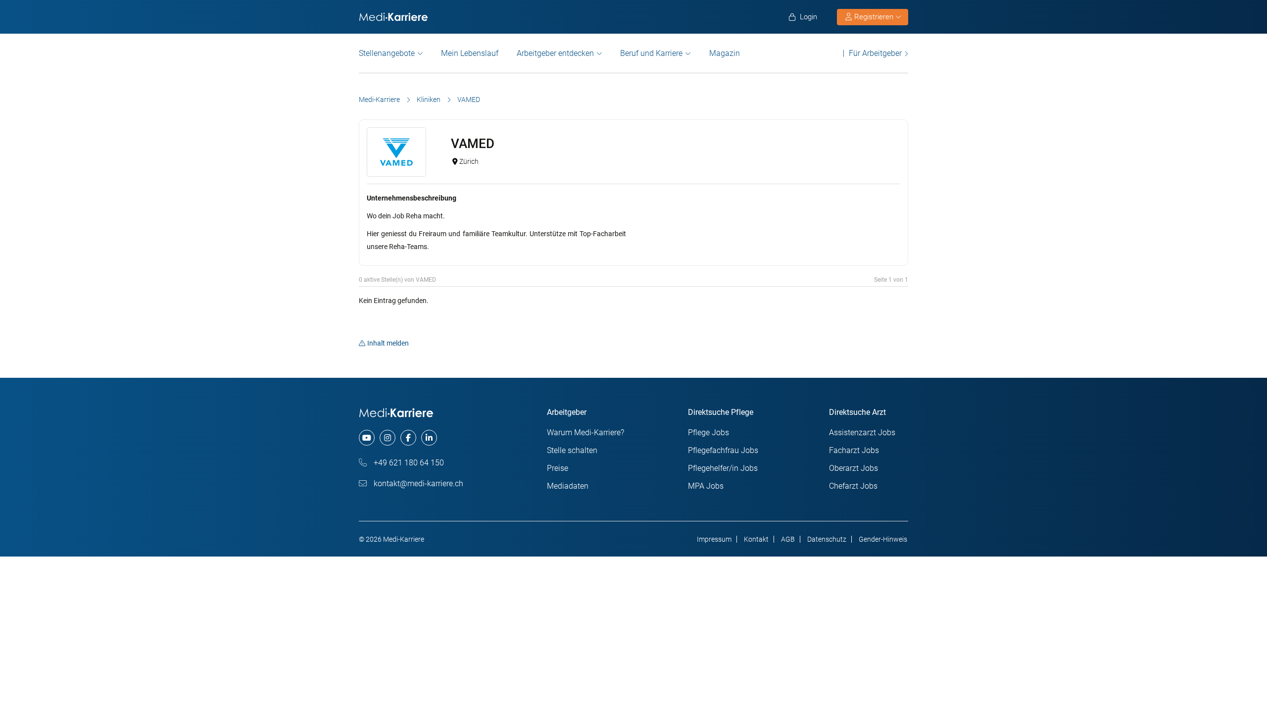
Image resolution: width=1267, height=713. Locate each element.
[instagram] (387, 438)
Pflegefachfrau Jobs (723, 450)
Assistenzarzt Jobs (862, 432)
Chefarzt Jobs (853, 486)
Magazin (724, 53)
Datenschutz (826, 539)
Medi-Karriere (379, 99)
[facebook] (408, 438)
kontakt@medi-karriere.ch (417, 483)
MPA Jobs (706, 486)
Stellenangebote (387, 53)
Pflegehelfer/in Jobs (723, 468)
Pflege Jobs (708, 432)
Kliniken (428, 99)
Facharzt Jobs (854, 450)
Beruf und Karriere (651, 53)
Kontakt (756, 539)
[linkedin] (429, 438)
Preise (557, 468)
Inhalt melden (388, 343)
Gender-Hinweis (883, 539)
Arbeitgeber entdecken (555, 53)
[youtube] (367, 438)
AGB (788, 539)
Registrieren (873, 16)
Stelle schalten (572, 450)
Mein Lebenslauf (469, 53)
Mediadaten (567, 486)
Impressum (714, 539)
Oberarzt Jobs (853, 468)
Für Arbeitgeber (875, 53)
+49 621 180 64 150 (408, 462)
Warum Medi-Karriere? (585, 432)
